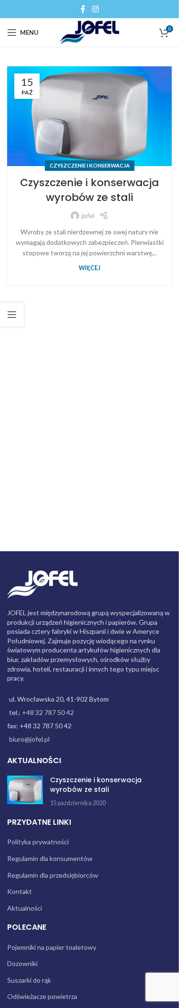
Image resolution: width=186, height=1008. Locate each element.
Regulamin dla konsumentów (50, 858)
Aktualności (24, 908)
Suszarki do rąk (29, 980)
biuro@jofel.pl (29, 739)
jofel (88, 215)
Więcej (90, 268)
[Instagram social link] (95, 9)
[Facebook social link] (83, 9)
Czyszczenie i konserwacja (90, 165)
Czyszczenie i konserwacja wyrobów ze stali (89, 190)
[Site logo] (89, 32)
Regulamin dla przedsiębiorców (52, 875)
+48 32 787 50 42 (48, 712)
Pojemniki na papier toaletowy (51, 947)
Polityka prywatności (38, 842)
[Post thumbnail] (25, 792)
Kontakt (19, 891)
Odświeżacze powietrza (42, 996)
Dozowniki (22, 963)
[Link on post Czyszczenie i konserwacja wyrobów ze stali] (89, 116)
